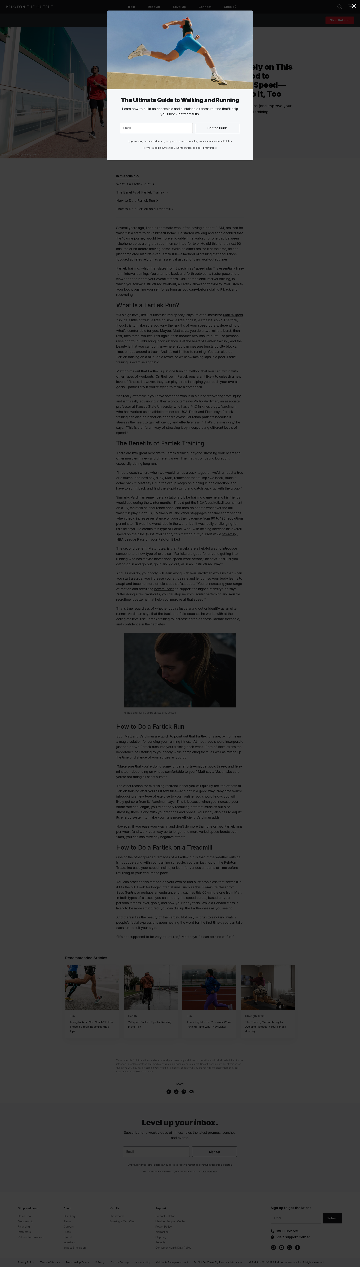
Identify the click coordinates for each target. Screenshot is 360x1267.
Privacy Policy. (209, 147)
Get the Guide (217, 128)
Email (127, 128)
